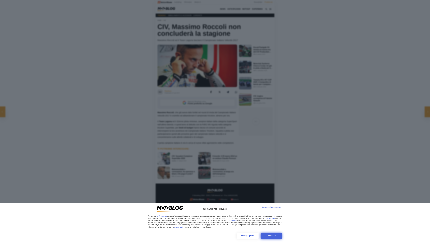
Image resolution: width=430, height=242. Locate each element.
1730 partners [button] (162, 216)
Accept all (272, 236)
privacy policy (179, 227)
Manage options (247, 236)
